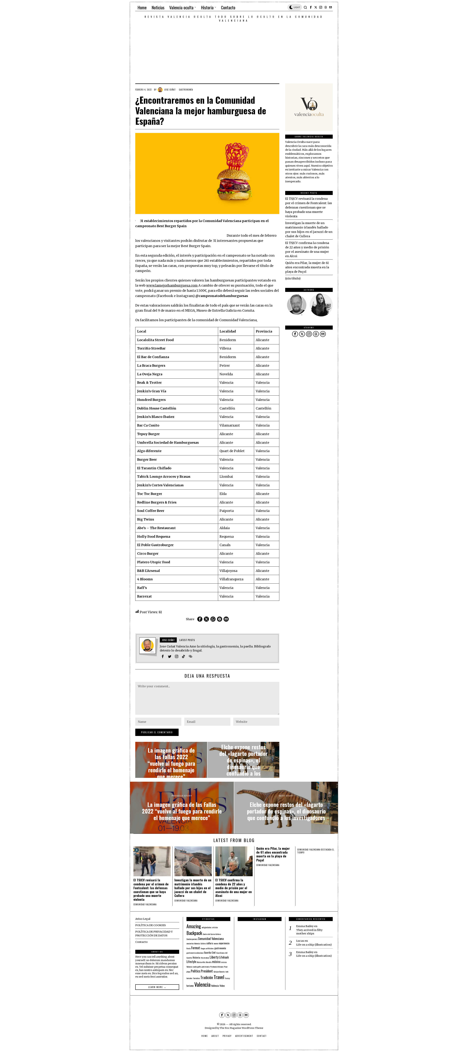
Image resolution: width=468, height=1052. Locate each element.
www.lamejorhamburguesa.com (172, 285)
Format (195, 947)
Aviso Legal (142, 918)
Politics (195, 970)
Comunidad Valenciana (211, 938)
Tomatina (196, 978)
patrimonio (205, 966)
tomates (189, 978)
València (215, 985)
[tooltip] (311, 7)
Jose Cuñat (170, 89)
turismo (190, 985)
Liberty (214, 957)
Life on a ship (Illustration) (314, 944)
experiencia (224, 943)
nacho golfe (197, 966)
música (216, 961)
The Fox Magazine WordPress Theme (241, 1027)
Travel (219, 976)
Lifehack (224, 957)
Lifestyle (191, 961)
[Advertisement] (234, 49)
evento (216, 943)
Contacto (141, 942)
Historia (196, 957)
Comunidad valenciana (144, 904)
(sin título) (293, 278)
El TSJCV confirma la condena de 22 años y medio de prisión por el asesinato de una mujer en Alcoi (233, 887)
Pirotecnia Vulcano (216, 966)
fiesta (188, 948)
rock (226, 971)
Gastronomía (186, 89)
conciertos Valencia (193, 943)
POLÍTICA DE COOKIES (150, 925)
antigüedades (207, 927)
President (207, 970)
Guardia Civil (210, 952)
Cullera (203, 943)
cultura (209, 943)
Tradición (206, 977)
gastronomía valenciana (194, 952)
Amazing (193, 926)
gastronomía (220, 948)
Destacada (326, 849)
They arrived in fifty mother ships (309, 931)
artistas (215, 927)
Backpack (194, 933)
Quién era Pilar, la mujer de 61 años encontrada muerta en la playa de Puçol (307, 267)
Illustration (205, 957)
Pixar (226, 966)
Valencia (202, 984)
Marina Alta (201, 962)
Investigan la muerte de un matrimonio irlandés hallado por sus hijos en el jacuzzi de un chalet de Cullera (192, 887)
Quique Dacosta (219, 971)
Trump (227, 978)
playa (188, 971)
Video (222, 985)
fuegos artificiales (207, 948)
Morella (208, 962)
